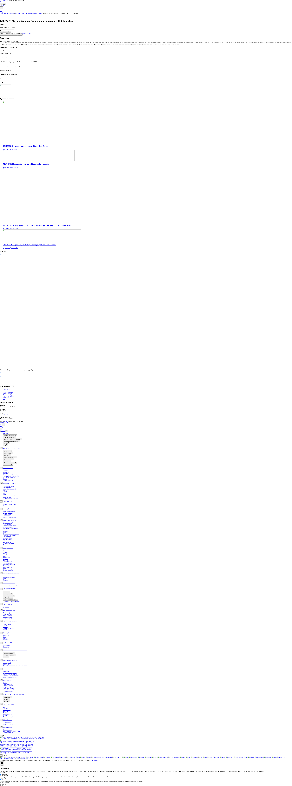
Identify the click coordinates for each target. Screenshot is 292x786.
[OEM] (200, 757)
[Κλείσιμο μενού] (6, 431)
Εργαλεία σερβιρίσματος (9, 564)
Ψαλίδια (5, 479)
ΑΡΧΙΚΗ (5, 433)
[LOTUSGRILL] (71, 757)
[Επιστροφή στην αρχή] (1, 429)
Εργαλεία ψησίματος (8, 527)
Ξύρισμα (7, 680)
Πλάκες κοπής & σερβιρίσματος (11, 476)
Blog (4, 399)
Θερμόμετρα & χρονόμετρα (10, 529)
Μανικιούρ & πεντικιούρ (11, 668)
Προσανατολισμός (7, 722)
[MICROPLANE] (38, 757)
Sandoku (40, 13)
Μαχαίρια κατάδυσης (8, 732)
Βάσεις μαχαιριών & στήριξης (10, 474)
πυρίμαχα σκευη (7, 497)
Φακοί (4, 707)
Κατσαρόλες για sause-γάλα (9, 489)
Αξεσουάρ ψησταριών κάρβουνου (11, 601)
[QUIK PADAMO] (163, 757)
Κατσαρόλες (6, 635)
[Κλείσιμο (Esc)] (5, 784)
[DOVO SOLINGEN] (174, 757)
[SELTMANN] (4, 758)
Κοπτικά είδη (18, 13)
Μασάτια (5, 578)
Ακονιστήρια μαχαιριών (9, 477)
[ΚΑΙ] (5, 95)
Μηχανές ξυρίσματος (8, 685)
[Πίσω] (1, 448)
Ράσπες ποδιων (6, 671)
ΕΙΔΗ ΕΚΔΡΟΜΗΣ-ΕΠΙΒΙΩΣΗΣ (13, 694)
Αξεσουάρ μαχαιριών (8, 480)
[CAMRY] (223, 757)
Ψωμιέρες (5, 545)
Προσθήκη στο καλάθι (5, 31)
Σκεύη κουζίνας (7, 542)
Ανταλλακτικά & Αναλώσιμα (12, 642)
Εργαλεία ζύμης (7, 524)
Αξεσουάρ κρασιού (7, 513)
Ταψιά (4, 494)
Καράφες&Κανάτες (7, 563)
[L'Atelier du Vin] (259, 757)
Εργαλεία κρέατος (7, 538)
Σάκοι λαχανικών (7, 536)
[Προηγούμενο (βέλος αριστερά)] (0, 785)
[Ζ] (123, 757)
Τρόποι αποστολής (7, 395)
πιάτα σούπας (6, 557)
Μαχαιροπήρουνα (7, 567)
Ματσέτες (5, 711)
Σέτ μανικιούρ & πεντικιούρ (10, 677)
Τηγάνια (5, 490)
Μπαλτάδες (6, 473)
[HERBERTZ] (108, 757)
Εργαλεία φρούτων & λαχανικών (11, 534)
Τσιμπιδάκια (6, 664)
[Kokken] (2, 431)
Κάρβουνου (6, 607)
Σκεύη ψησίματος (9, 632)
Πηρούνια (5, 559)
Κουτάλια (5, 554)
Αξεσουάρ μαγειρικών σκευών (10, 498)
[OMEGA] (183, 757)
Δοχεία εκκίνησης (7, 615)
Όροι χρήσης (6, 390)
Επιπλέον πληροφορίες (12, 34)
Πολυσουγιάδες (7, 710)
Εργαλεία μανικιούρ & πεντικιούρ (11, 675)
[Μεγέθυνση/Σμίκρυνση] (0, 784)
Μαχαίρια (24, 13)
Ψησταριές (7, 604)
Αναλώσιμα (6, 647)
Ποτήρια (5, 552)
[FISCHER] (22, 758)
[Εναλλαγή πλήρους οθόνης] (2, 784)
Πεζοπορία (7, 720)
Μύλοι (4, 532)
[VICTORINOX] (117, 757)
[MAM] (246, 757)
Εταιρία (20, 34)
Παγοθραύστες (6, 515)
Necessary (4, 774)
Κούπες (5, 550)
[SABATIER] (141, 757)
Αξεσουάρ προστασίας (8, 543)
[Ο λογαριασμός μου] (1, 10)
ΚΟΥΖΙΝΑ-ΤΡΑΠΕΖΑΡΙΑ (11, 448)
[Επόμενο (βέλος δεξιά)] (2, 785)
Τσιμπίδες (5, 629)
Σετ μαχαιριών (6, 472)
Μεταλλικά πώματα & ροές (9, 517)
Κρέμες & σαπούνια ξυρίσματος (11, 689)
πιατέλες (5, 553)
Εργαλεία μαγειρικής (8, 523)
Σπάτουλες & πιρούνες (8, 628)
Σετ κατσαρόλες (7, 487)
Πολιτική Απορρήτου (8, 392)
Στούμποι (5, 580)
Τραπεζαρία (8, 548)
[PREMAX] (148, 757)
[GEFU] (205, 757)
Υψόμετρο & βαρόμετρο (9, 724)
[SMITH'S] (155, 757)
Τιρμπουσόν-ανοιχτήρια (9, 511)
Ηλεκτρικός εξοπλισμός (9, 614)
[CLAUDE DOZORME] (98, 757)
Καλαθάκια (5, 639)
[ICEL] (78, 757)
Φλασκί (5, 712)
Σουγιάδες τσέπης (7, 730)
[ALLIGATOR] (55, 757)
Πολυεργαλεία (6, 708)
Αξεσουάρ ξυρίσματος (8, 691)
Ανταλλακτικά (6, 645)
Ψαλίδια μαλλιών (7, 663)
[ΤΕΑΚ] (126, 757)
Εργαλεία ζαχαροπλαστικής (9, 525)
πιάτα (4, 568)
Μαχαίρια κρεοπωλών (8, 575)
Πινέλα (5, 625)
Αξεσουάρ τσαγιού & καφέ (9, 504)
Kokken (6, 421)
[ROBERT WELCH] (13, 758)
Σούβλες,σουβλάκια (8, 613)
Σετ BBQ (5, 627)
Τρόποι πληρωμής (7, 393)
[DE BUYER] (268, 757)
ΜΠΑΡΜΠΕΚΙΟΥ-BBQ (11, 589)
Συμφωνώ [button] (87, 760)
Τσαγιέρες (5, 505)
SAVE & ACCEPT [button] (4, 782)
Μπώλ (4, 556)
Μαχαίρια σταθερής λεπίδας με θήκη (12, 731)
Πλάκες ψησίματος (7, 617)
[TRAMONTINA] (239, 757)
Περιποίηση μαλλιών (10, 660)
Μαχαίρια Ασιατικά (32, 13)
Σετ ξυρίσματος (7, 687)
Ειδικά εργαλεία (7, 540)
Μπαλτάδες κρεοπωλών (9, 577)
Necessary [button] (2, 772)
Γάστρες (5, 491)
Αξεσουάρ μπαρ (7, 514)
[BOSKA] (88, 757)
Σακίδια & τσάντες (7, 714)
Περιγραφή (3, 34)
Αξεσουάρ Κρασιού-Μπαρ (11, 509)
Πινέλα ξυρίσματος (7, 684)
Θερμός (5, 715)
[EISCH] (210, 757)
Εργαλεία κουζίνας (9, 520)
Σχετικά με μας (6, 389)
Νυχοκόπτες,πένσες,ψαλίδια (10, 674)
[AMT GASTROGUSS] (10, 757)
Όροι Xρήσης (94, 760)
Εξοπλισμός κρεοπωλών (11, 573)
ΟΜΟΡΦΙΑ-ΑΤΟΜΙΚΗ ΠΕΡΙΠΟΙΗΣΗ (15, 650)
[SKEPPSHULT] (21, 757)
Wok (4, 493)
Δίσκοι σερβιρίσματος (8, 565)
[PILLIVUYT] (281, 757)
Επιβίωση (7, 727)
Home (1, 13)
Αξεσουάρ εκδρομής (8, 716)
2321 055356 (4, 0)
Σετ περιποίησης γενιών (9, 688)
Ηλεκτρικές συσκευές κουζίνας (10, 585)
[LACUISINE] (30, 757)
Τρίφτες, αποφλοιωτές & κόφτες (11, 528)
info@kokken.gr (4, 414)
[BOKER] (83, 757)
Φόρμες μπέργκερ (7, 539)
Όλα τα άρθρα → (4, 753)
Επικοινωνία (6, 397)
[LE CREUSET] (133, 757)
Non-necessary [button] (3, 778)
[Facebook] (1, 2)
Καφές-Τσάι (8, 501)
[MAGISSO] (62, 757)
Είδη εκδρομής (8, 704)
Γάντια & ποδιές (7, 624)
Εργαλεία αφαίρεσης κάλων (10, 673)
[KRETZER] (216, 757)
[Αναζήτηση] (1, 7)
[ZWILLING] (47, 757)
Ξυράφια (5, 683)
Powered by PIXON (5, 422)
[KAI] (2, 757)
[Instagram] (0, 2)
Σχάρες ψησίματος (7, 618)
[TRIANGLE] (194, 757)
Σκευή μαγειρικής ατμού (9, 495)
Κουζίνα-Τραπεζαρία (9, 13)
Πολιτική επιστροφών (8, 396)
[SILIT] (188, 757)
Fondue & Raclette (7, 561)
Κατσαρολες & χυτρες (8, 486)
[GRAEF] (274, 757)
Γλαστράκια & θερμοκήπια (9, 535)
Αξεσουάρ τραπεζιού (8, 570)
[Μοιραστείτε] (3, 784)
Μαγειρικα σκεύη (9, 483)
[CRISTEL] (251, 757)
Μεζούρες (5, 531)
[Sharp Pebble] (230, 757)
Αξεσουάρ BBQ (9, 610)
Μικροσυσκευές (9, 583)
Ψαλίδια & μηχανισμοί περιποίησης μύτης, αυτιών (15, 665)
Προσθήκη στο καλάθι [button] (11, 149)
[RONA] (28, 758)
